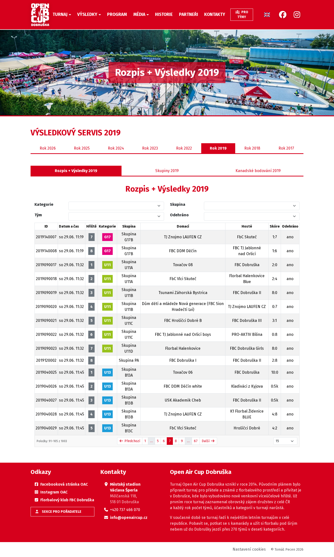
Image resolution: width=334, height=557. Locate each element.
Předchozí (131, 441)
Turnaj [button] (60, 14)
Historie (164, 14)
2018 (252, 148)
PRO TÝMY (242, 14)
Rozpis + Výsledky (76, 170)
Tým (38, 215)
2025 (82, 148)
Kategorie (43, 204)
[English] (267, 14)
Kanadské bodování (258, 170)
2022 (184, 148)
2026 (48, 148)
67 (196, 441)
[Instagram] (296, 15)
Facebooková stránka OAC (64, 484)
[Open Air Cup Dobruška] (40, 14)
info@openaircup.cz (128, 517)
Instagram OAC (53, 492)
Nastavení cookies (249, 549)
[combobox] (113, 205)
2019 (218, 148)
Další (206, 441)
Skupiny (167, 170)
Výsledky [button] (87, 14)
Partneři (188, 14)
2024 (116, 148)
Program (117, 14)
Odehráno (179, 215)
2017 (286, 148)
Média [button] (139, 14)
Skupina (177, 204)
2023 (150, 148)
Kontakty (214, 14)
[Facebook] (282, 15)
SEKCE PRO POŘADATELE (61, 512)
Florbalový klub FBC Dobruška (67, 500)
